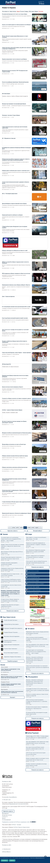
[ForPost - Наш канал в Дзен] (36, 822)
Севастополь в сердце (33, 580)
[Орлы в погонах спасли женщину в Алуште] (39, 387)
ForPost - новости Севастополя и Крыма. (12, 410)
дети (44, 325)
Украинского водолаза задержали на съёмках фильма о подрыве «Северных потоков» (36, 544)
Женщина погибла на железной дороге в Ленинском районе (16, 432)
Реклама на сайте (6, 781)
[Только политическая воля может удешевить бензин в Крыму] (39, 182)
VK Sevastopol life (6, 364)
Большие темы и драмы (33, 586)
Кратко (4, 818)
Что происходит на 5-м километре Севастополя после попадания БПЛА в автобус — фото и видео (11, 539)
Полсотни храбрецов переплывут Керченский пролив (15, 82)
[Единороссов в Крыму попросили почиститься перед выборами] (39, 375)
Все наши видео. (6, 93)
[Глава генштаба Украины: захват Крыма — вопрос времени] (39, 353)
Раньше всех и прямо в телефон (36, 583)
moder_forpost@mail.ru (11, 797)
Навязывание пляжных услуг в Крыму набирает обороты (16, 285)
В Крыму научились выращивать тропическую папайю (9, 563)
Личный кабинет (37, 530)
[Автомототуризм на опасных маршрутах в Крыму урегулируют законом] (39, 421)
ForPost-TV (4, 816)
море (44, 292)
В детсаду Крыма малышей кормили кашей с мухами (15, 318)
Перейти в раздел (12, 661)
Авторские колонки (7, 815)
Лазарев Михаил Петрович (11, 632)
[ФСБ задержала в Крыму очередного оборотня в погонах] (39, 273)
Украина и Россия (41, 497)
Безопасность (42, 66)
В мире (26, 11)
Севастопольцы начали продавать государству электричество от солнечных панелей (36, 639)
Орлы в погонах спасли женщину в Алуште (12, 387)
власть (44, 508)
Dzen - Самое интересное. (8, 296)
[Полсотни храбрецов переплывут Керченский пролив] (39, 82)
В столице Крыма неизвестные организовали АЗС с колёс (16, 306)
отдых (44, 405)
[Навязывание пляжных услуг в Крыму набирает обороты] (39, 285)
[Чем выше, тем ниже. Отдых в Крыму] (39, 115)
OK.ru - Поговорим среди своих (9, 193)
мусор (44, 31)
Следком (43, 486)
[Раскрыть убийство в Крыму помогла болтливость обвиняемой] (39, 341)
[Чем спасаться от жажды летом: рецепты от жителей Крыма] (39, 330)
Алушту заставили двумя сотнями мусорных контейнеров (16, 24)
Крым (18, 11)
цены (44, 189)
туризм (44, 20)
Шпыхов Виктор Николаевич (11, 624)
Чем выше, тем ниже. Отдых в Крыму (11, 115)
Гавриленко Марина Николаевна (12, 656)
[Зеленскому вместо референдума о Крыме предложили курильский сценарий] (39, 490)
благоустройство (41, 463)
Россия (22, 11)
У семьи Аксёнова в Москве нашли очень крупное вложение (16, 501)
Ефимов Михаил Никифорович (11, 644)
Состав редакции (6, 819)
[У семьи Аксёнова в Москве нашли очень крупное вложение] (39, 502)
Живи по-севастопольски (34, 590)
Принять (12, 860)
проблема (43, 210)
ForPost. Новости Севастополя (21, 827)
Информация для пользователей (17, 804)
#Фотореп (31, 11)
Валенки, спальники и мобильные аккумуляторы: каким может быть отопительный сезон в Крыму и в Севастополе (10, 593)
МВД (44, 394)
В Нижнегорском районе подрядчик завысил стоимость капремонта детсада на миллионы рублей (16, 160)
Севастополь (12, 11)
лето (44, 336)
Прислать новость (12, 530)
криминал (43, 134)
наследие (43, 233)
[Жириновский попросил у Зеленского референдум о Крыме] (39, 513)
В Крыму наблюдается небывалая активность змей (14, 250)
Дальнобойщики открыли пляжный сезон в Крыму (14, 203)
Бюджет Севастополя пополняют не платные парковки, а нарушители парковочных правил (12, 546)
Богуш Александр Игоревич (11, 652)
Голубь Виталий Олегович (10, 620)
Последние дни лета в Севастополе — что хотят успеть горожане (12, 574)
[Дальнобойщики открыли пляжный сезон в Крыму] (39, 204)
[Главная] (11, 2)
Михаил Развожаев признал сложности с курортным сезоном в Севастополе (11, 557)
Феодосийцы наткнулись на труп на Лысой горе (14, 444)
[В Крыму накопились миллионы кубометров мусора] (39, 467)
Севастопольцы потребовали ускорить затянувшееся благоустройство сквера (11, 580)
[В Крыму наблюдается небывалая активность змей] (39, 250)
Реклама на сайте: (6, 845)
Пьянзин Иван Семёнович (10, 648)
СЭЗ (45, 177)
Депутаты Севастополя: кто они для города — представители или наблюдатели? (12, 677)
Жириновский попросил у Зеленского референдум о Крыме (16, 513)
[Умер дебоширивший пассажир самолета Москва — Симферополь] (39, 479)
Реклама (41, 11)
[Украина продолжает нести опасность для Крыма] (39, 59)
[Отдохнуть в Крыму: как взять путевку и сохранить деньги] (39, 398)
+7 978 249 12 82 (6, 799)
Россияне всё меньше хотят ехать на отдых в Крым (14, 14)
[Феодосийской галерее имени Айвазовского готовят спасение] (39, 36)
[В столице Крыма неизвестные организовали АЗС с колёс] (39, 307)
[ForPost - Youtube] (34, 822)
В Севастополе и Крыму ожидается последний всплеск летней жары (10, 600)
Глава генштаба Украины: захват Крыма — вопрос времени (16, 352)
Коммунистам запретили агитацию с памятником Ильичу (10, 605)
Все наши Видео (32, 574)
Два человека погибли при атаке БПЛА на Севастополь (12, 552)
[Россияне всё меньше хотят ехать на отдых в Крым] (39, 14)
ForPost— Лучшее (16, 824)
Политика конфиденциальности (37, 857)
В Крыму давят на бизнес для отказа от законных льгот (16, 170)
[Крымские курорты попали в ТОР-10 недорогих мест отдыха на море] (39, 71)
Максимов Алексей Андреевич (11, 636)
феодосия (43, 43)
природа (43, 257)
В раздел (12, 697)
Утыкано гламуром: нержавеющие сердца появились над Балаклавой (11, 685)
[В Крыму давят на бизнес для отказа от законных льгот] (39, 171)
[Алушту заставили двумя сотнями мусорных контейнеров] (39, 25)
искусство (43, 154)
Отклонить (4, 860)
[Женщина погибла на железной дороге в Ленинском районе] (39, 433)
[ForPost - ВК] (32, 822)
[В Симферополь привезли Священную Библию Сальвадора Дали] (39, 148)
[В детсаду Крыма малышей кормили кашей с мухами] (39, 318)
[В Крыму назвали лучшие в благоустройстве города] (39, 456)
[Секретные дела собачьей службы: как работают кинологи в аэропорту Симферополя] (39, 48)
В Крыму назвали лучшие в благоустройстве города (15, 455)
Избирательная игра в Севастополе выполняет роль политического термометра (12, 692)
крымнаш (43, 359)
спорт (44, 89)
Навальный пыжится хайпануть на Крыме (12, 215)
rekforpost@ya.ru (6, 851)
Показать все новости (12, 611)
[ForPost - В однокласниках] (35, 822)
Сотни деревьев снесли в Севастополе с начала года (11, 585)
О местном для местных (34, 577)
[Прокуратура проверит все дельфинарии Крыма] (39, 104)
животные (43, 54)
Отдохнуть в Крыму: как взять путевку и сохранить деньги (16, 398)
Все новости (5, 11)
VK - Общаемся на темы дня (8, 138)
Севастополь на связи (33, 571)
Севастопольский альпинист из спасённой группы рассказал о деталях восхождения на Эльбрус (37, 667)
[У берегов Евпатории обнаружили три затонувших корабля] (39, 226)
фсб (45, 280)
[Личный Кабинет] (39, 2)
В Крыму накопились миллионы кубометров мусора (14, 467)
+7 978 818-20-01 (6, 849)
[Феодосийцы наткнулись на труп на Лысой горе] (39, 444)
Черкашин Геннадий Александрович (13, 628)
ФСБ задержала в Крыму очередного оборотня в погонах (16, 273)
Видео (36, 11)
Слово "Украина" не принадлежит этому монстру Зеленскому (10, 670)
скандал (43, 222)
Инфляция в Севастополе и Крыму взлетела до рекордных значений (12, 569)
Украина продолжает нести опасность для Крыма (14, 59)
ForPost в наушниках (33, 593)
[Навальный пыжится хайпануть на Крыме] (39, 215)
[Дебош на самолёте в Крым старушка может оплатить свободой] (39, 262)
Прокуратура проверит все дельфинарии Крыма (14, 103)
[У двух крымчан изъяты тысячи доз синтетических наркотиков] (39, 127)
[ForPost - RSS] (30, 822)
